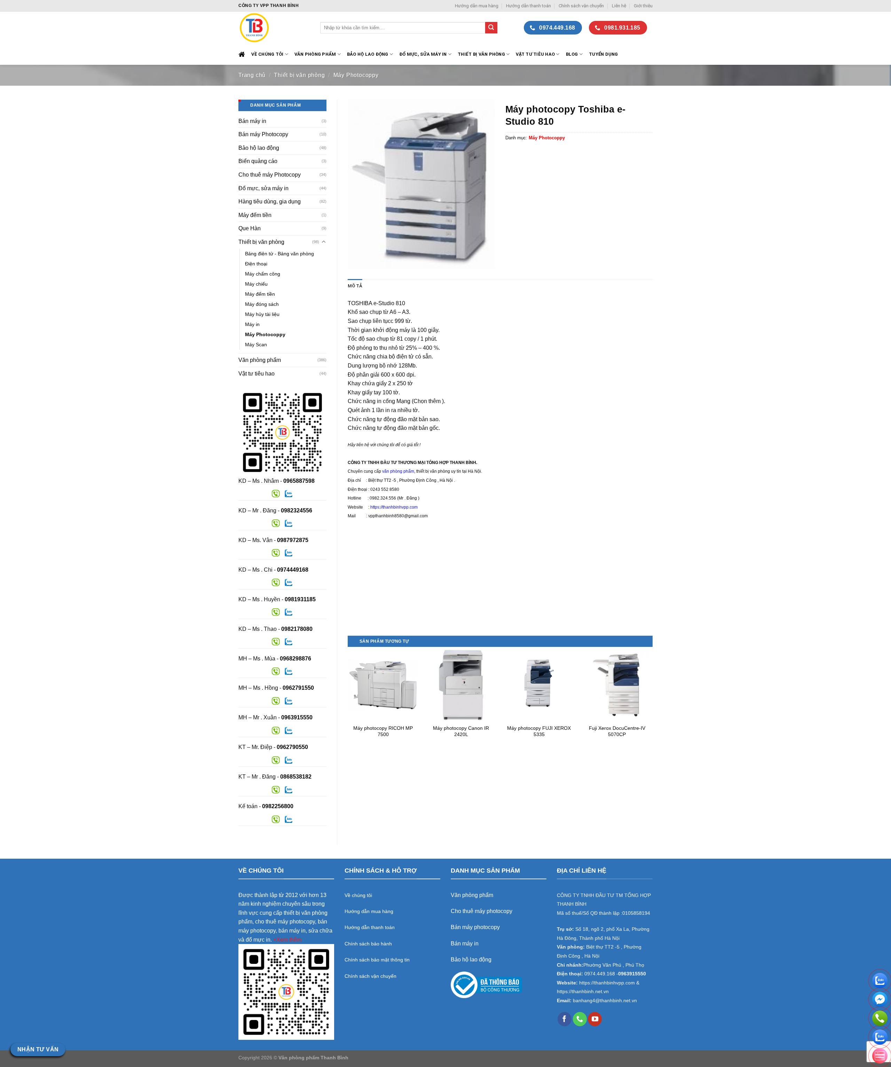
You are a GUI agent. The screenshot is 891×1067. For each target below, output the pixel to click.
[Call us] (580, 1019)
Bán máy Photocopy (263, 134)
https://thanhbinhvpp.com (394, 507)
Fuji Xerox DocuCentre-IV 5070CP (617, 731)
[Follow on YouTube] (595, 1019)
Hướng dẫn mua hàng (476, 5)
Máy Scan (256, 344)
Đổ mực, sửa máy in (423, 54)
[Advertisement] (500, 586)
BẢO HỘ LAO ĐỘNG (367, 54)
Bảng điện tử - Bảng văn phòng (279, 253)
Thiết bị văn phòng (481, 54)
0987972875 (292, 540)
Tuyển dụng (603, 54)
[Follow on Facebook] (564, 1019)
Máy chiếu (256, 284)
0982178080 (297, 629)
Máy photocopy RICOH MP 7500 (383, 731)
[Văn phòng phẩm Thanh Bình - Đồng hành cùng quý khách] (274, 28)
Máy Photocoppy (356, 75)
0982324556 (296, 510)
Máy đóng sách (262, 304)
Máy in (252, 324)
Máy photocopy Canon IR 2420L (461, 731)
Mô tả (355, 285)
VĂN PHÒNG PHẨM (315, 54)
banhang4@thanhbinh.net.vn (605, 1000)
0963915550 (297, 717)
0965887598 (299, 481)
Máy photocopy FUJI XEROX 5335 (539, 731)
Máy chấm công (262, 274)
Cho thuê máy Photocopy (269, 175)
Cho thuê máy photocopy (481, 911)
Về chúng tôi (267, 54)
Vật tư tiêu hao (535, 54)
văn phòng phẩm (398, 471)
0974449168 (292, 570)
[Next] (652, 700)
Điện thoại (256, 263)
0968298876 (295, 659)
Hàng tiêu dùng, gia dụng (269, 201)
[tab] (355, 286)
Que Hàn (249, 228)
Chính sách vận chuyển (581, 5)
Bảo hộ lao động (258, 148)
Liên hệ (619, 5)
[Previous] (348, 700)
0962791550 (298, 688)
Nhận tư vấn (38, 1049)
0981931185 (300, 599)
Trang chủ (252, 75)
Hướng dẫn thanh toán (528, 5)
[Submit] (491, 28)
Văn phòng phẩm (259, 360)
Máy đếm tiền (254, 215)
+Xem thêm (287, 940)
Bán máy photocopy (475, 927)
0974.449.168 (599, 973)
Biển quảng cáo (257, 161)
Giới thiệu (643, 5)
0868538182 (296, 777)
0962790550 (292, 747)
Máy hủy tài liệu (262, 314)
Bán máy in (252, 121)
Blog (572, 54)
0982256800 (277, 806)
